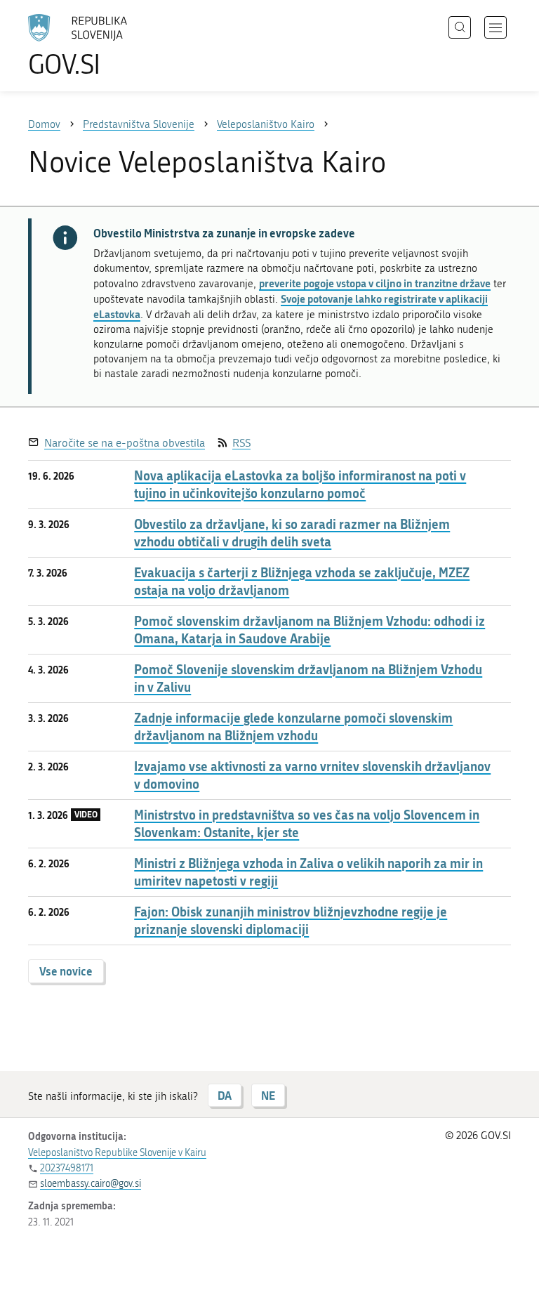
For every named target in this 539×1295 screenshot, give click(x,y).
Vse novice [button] (66, 971)
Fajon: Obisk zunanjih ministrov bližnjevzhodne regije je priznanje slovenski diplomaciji (290, 920)
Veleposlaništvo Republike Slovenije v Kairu (117, 1153)
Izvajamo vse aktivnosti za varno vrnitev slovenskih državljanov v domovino (312, 775)
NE (268, 1095)
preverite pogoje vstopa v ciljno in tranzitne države (375, 283)
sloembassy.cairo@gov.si (90, 1184)
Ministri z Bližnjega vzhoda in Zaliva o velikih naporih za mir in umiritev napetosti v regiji (308, 872)
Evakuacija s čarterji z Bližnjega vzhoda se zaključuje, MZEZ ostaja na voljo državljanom (302, 581)
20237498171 (66, 1168)
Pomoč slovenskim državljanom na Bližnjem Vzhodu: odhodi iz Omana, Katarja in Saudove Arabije (309, 630)
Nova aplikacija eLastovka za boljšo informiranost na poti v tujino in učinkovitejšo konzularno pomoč (300, 484)
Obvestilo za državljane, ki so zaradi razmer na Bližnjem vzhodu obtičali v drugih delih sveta (292, 533)
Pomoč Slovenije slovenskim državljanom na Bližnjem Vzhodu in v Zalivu (308, 678)
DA (225, 1095)
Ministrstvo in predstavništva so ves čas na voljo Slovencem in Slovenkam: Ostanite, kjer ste (306, 823)
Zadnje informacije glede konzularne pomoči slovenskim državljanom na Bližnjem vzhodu (293, 726)
